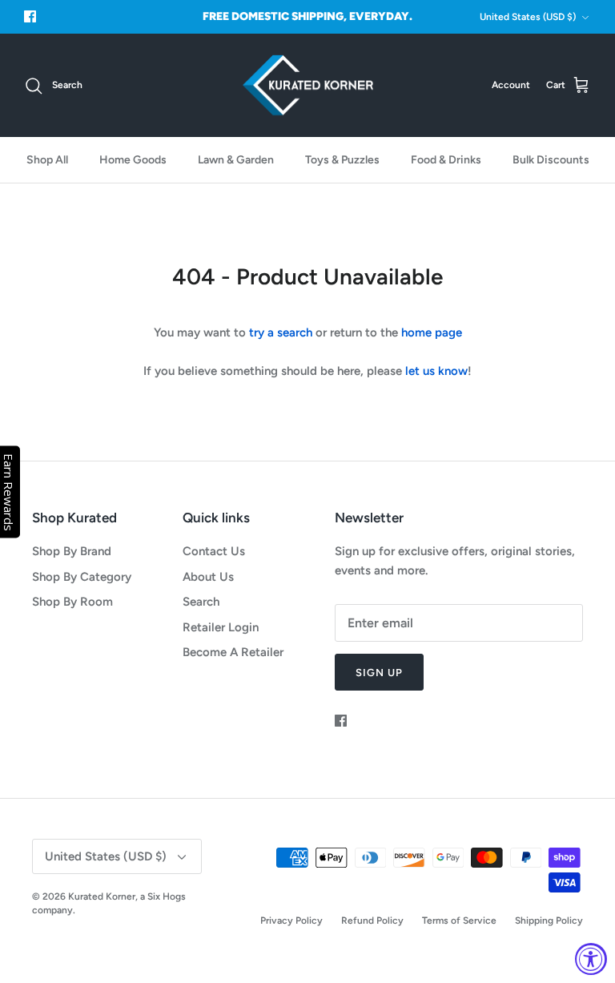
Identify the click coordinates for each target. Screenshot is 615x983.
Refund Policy (372, 920)
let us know (436, 371)
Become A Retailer (233, 652)
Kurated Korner (101, 896)
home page (431, 332)
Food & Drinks (446, 160)
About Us (208, 577)
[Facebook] (30, 16)
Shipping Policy (549, 920)
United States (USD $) (528, 16)
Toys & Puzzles (342, 160)
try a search (280, 332)
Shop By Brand (71, 551)
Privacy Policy (291, 920)
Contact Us (214, 551)
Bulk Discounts (550, 160)
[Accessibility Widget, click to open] (591, 959)
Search (201, 601)
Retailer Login (221, 627)
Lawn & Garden (236, 160)
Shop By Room (72, 601)
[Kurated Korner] (308, 86)
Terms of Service (459, 920)
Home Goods (133, 160)
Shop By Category (81, 577)
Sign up (379, 673)
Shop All (47, 160)
